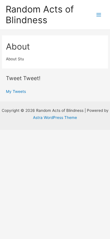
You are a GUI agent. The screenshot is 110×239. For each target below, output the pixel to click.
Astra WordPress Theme (55, 117)
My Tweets (16, 91)
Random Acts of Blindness (40, 14)
